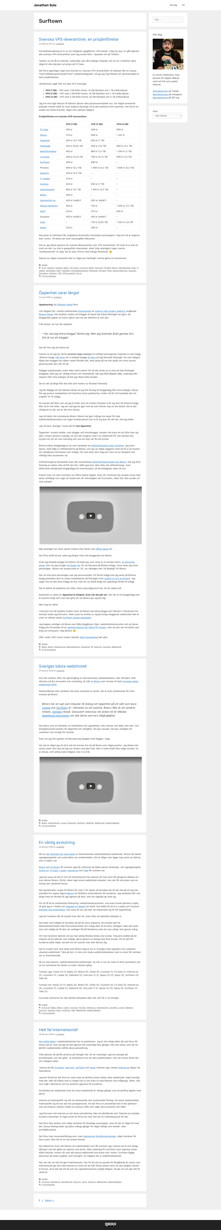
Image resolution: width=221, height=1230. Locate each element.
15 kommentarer (49, 650)
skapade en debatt (75, 906)
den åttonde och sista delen (60, 854)
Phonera (102, 271)
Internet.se (72, 870)
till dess (92, 357)
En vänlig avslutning (57, 842)
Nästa (49, 1200)
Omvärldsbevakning (79, 271)
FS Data (44, 129)
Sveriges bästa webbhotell (63, 666)
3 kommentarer (48, 1184)
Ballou (43, 195)
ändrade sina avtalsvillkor (52, 909)
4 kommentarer (48, 1013)
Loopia (46, 707)
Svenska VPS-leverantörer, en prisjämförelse (78, 39)
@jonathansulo (160, 91)
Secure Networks (49, 206)
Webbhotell (116, 647)
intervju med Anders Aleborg (110, 311)
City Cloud (74, 268)
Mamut (70, 893)
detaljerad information (56, 715)
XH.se (78, 273)
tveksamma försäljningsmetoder (99, 1136)
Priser (109, 271)
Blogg (50, 647)
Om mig (173, 5)
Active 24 (43, 870)
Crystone (44, 157)
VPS (59, 273)
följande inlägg (64, 304)
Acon (42, 222)
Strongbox (43, 273)
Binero (44, 647)
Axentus (44, 184)
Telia (85, 870)
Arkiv (155, 111)
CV (183, 5)
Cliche (66, 1008)
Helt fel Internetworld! (58, 1029)
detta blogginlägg (89, 637)
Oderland (45, 140)
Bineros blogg (46, 314)
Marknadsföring (73, 647)
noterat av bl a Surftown (116, 578)
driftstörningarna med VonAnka (107, 445)
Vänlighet (90, 823)
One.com (43, 1010)
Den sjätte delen (47, 1041)
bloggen (57, 711)
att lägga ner (73, 565)
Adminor (50, 268)
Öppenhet (85, 647)
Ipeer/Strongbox (48, 151)
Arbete (44, 265)
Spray (58, 1010)
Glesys (43, 135)
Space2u (44, 173)
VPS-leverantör (68, 273)
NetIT (43, 211)
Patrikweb (45, 146)
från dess (60, 357)
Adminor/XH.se (48, 200)
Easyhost (99, 268)
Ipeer (133, 268)
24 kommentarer (49, 276)
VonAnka (106, 647)
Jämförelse (50, 271)
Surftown (44, 162)
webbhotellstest (112, 823)
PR (92, 647)
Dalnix (43, 227)
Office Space (102, 549)
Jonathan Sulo (45, 5)
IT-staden (45, 178)
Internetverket (47, 189)
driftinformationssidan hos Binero (109, 462)
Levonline (113, 1008)
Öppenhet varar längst (59, 292)
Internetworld (84, 311)
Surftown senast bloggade (76, 617)
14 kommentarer (49, 826)
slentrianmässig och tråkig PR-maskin (86, 627)
